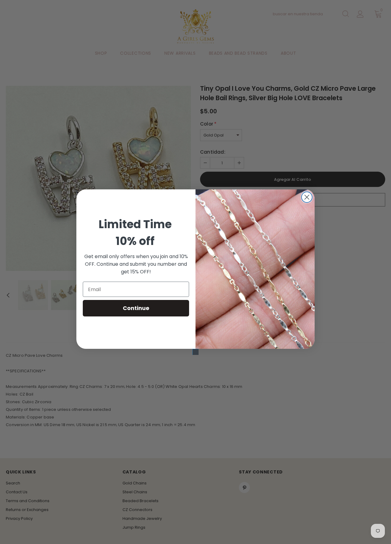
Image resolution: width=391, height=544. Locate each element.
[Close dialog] (306, 197)
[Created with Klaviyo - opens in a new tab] (195, 352)
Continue (136, 308)
